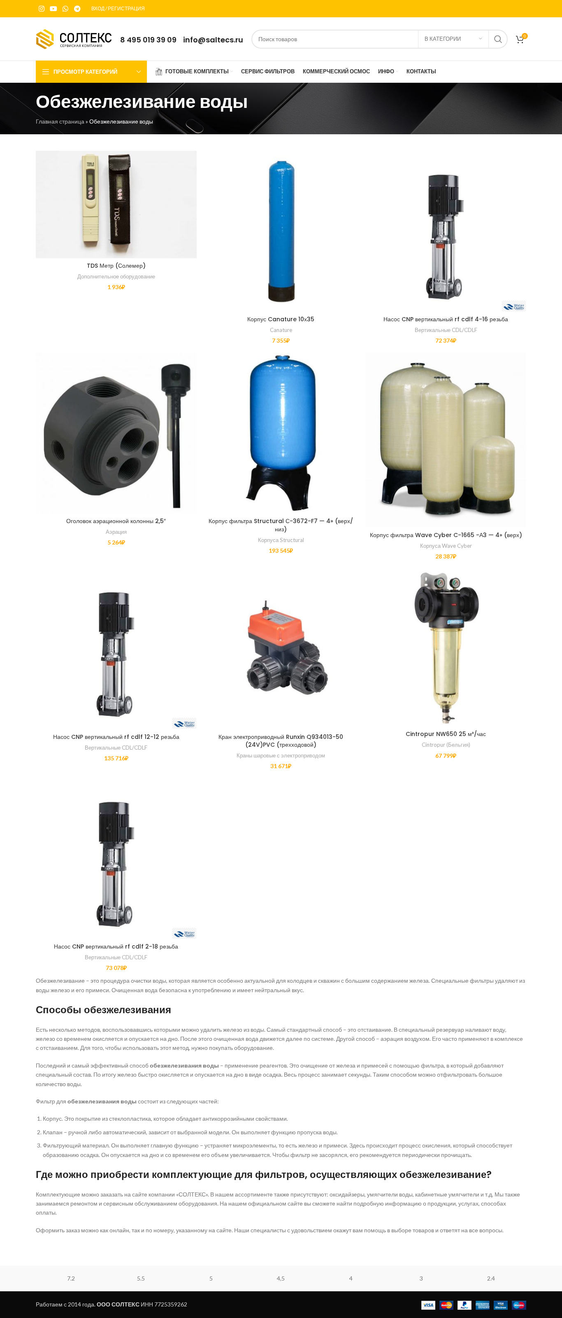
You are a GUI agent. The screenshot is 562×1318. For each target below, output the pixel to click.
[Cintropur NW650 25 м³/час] (445, 647)
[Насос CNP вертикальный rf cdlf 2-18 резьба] (116, 858)
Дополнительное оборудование (116, 276)
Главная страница (60, 121)
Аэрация (116, 531)
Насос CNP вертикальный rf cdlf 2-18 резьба (116, 946)
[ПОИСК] (498, 39)
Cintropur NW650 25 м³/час (446, 734)
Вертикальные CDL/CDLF (446, 330)
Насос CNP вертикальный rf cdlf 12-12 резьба (116, 737)
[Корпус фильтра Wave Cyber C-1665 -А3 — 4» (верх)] (445, 440)
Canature (281, 330)
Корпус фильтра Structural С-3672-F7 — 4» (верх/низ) (281, 525)
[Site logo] (74, 38)
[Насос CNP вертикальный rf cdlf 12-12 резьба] (116, 648)
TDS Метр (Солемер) (116, 266)
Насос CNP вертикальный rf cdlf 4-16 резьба (445, 319)
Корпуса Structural (281, 540)
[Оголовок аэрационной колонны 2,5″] (116, 433)
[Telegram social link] (77, 8)
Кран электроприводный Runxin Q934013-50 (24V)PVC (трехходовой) (280, 741)
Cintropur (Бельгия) (446, 744)
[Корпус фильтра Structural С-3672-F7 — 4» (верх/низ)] (281, 433)
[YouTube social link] (53, 8)
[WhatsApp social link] (65, 8)
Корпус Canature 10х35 (280, 319)
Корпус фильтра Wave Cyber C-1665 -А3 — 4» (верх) (446, 535)
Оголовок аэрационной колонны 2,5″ (116, 521)
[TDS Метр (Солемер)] (116, 204)
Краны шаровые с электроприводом (281, 755)
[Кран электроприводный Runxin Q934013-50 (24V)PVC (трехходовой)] (281, 648)
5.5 (141, 1278)
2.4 (491, 1278)
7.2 (71, 1278)
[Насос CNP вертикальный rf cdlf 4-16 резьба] (445, 231)
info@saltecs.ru (213, 40)
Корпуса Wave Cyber (446, 545)
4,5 (281, 1278)
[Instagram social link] (41, 8)
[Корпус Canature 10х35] (281, 231)
